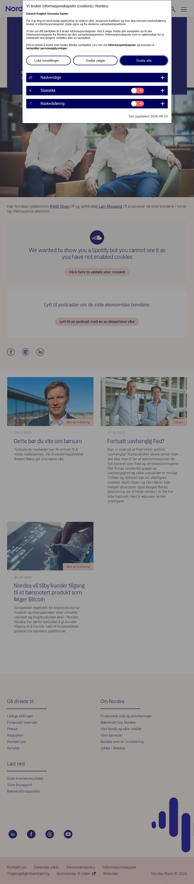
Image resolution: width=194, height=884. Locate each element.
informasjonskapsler (122, 45)
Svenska (53, 13)
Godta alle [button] (144, 60)
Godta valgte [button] (95, 60)
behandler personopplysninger (46, 48)
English (41, 13)
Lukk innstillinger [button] (46, 60)
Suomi (64, 13)
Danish (31, 13)
